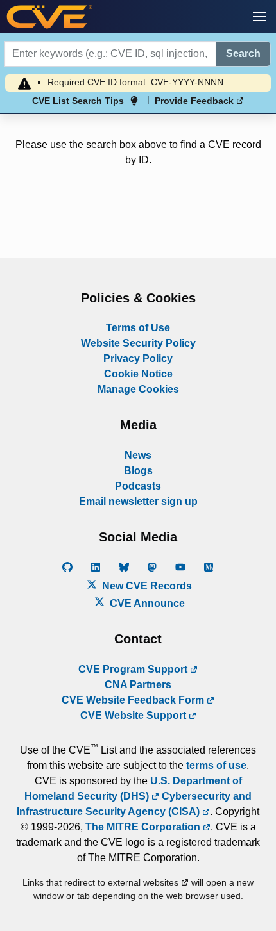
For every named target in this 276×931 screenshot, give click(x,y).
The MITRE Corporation (144, 826)
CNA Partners (138, 684)
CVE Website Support (134, 715)
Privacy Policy (138, 358)
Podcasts (138, 486)
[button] (259, 16)
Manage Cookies (138, 389)
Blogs (138, 470)
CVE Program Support (134, 669)
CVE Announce (146, 603)
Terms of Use (138, 327)
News (138, 455)
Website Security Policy (138, 343)
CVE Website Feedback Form (134, 700)
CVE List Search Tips (78, 100)
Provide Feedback (195, 100)
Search (243, 53)
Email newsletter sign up (138, 501)
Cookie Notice (138, 373)
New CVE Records (145, 586)
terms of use (216, 765)
